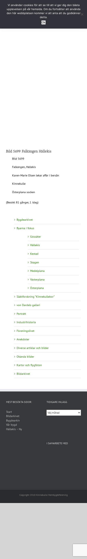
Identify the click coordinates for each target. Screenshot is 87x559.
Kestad (34, 254)
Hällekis (35, 245)
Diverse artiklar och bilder (33, 348)
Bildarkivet (23, 374)
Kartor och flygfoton (29, 365)
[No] (82, 14)
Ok (43, 22)
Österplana (37, 288)
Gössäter (35, 236)
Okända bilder (25, 356)
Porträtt (21, 314)
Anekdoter (23, 339)
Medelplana (37, 271)
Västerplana (37, 279)
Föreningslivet (25, 331)
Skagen (34, 262)
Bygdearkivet (25, 220)
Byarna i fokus (25, 228)
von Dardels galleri (28, 305)
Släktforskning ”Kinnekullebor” (36, 296)
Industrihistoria (26, 322)
